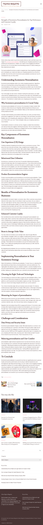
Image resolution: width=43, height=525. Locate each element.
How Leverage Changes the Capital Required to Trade (12, 472)
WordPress (5, 519)
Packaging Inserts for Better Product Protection (11, 482)
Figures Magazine (14, 501)
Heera (2, 24)
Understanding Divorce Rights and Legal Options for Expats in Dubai (15, 468)
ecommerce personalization (7, 377)
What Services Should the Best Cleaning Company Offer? (13, 475)
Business (3, 17)
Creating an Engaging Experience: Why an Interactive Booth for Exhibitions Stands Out (32, 419)
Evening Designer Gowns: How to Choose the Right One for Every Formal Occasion (19, 479)
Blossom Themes (34, 518)
